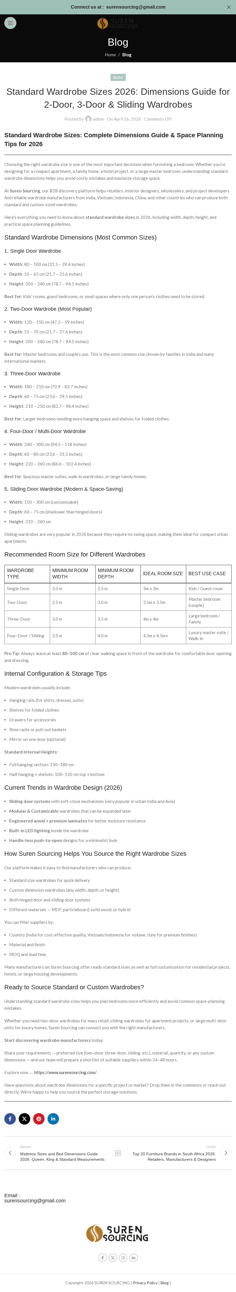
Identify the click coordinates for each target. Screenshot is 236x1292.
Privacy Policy (145, 1282)
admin (98, 118)
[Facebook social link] (10, 1119)
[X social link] (24, 1119)
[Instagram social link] (123, 1258)
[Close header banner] (229, 7)
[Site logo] (118, 22)
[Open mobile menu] (10, 23)
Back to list (118, 1153)
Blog (127, 54)
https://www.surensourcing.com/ (65, 1072)
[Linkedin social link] (53, 1119)
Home (110, 54)
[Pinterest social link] (39, 1119)
